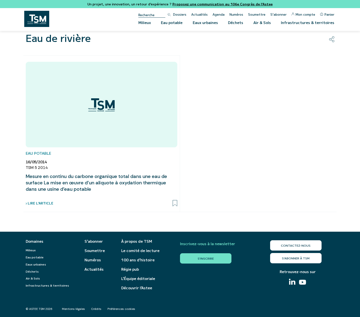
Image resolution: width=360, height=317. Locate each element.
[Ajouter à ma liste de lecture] (175, 203)
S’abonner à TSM (296, 258)
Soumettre (256, 14)
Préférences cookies (121, 309)
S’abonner (278, 14)
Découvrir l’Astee (136, 288)
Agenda (219, 14)
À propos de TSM (136, 241)
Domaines (34, 241)
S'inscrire (206, 258)
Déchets (235, 22)
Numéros (236, 14)
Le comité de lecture (140, 250)
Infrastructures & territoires (307, 22)
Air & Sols (262, 22)
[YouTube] (302, 283)
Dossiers (179, 14)
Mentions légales (73, 309)
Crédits (96, 309)
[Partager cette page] (331, 39)
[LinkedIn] (292, 282)
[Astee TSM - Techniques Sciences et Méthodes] (36, 19)
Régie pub (130, 269)
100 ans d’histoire (138, 260)
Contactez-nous (296, 245)
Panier (329, 14)
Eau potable (171, 22)
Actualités (199, 14)
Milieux (144, 22)
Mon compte (305, 14)
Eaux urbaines (205, 22)
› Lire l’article (39, 203)
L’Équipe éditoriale (138, 278)
